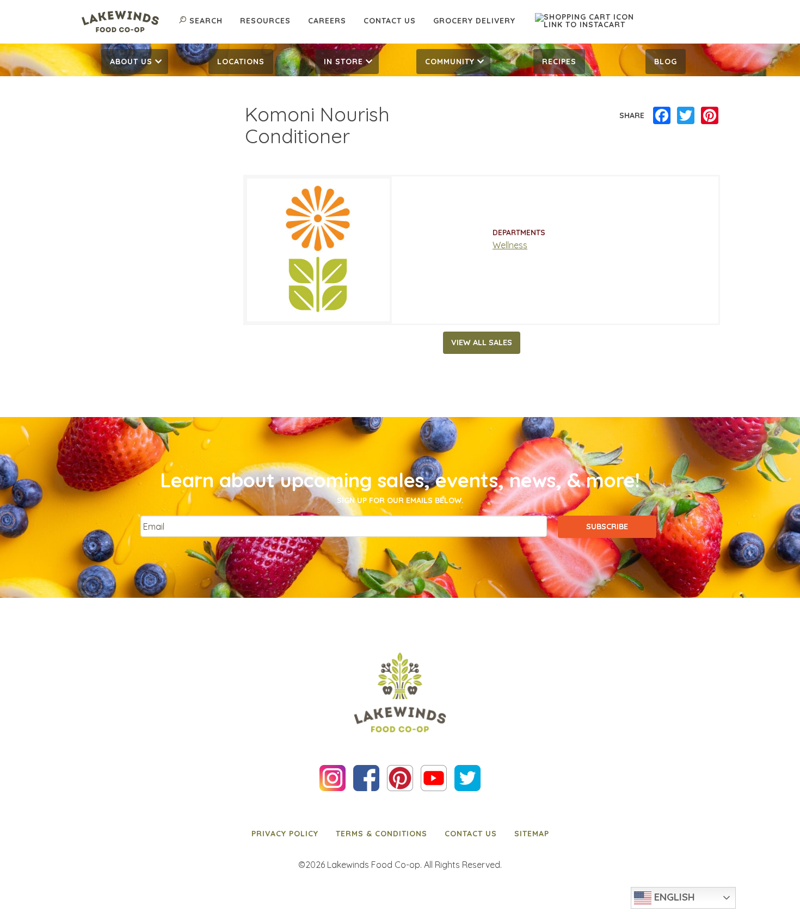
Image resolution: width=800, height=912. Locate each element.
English (673, 896)
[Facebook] (661, 116)
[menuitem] (135, 61)
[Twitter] (685, 116)
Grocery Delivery (474, 21)
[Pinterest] (709, 116)
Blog (665, 61)
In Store (343, 61)
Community (450, 61)
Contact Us (390, 21)
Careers (327, 21)
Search (206, 21)
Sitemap (531, 833)
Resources (265, 21)
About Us (131, 61)
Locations (240, 61)
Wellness (510, 245)
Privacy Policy (284, 833)
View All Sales (481, 342)
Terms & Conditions (381, 833)
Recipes (559, 61)
